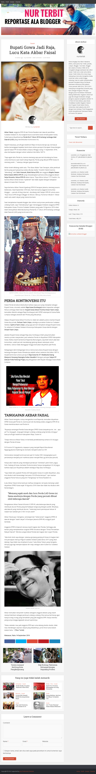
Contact (12, 2)
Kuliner (18, 34)
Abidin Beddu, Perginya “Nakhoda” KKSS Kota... (23, 686)
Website (45, 741)
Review (53, 34)
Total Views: (72, 218)
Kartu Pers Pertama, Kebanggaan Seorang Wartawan (52, 687)
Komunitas (18, 684)
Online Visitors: (73, 205)
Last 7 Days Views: (74, 214)
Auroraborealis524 (76, 163)
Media (47, 684)
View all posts (81, 119)
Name (5, 741)
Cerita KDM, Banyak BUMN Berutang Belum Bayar (22, 696)
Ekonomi (18, 693)
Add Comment (37, 58)
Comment (6, 723)
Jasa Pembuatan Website (27, 771)
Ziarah (25, 34)
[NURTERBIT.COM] (48, 19)
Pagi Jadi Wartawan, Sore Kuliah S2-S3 (22, 705)
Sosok (67, 34)
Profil (7, 2)
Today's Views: (73, 210)
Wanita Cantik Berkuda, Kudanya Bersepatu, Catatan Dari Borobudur (80, 174)
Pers (47, 34)
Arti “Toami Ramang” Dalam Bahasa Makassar (53, 705)
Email (25, 741)
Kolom (60, 34)
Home (2, 2)
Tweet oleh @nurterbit (75, 142)
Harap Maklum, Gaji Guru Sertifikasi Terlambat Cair (53, 696)
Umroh (73, 34)
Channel (17, 2)
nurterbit (28, 58)
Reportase (40, 34)
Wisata (32, 34)
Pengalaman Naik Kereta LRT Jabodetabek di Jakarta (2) (81, 157)
